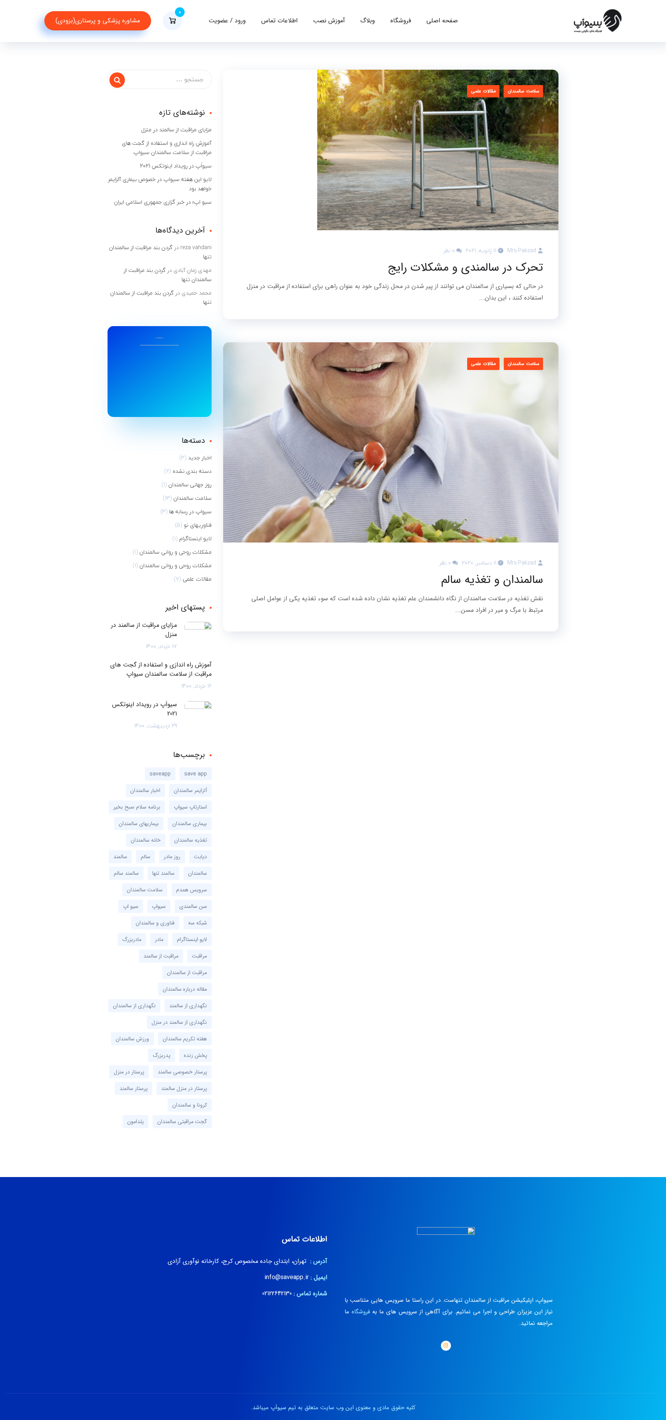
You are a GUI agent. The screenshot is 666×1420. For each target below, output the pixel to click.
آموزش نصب (329, 20)
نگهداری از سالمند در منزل (179, 1022)
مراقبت (199, 956)
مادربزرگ (131, 939)
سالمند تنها (163, 873)
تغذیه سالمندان (190, 840)
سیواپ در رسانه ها (190, 511)
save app (195, 774)
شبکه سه (197, 923)
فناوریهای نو (198, 525)
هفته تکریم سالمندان (185, 1039)
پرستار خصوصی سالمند (182, 1072)
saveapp (160, 774)
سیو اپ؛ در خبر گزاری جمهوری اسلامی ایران (163, 202)
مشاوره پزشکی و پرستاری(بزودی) (98, 20)
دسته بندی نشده (192, 471)
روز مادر (172, 856)
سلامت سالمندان (523, 91)
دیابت (200, 856)
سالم (145, 856)
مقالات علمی (483, 91)
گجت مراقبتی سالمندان (182, 1121)
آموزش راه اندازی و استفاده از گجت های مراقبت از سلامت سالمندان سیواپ (167, 148)
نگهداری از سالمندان (134, 1005)
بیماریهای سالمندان (139, 823)
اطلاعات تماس (279, 20)
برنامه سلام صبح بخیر (136, 807)
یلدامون (135, 1121)
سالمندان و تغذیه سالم (492, 580)
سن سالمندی (193, 906)
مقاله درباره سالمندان (185, 989)
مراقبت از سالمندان (187, 972)
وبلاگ (367, 20)
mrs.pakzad (521, 250)
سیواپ (159, 906)
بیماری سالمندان (189, 823)
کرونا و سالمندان (189, 1105)
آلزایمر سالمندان (190, 790)
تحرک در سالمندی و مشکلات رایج (465, 268)
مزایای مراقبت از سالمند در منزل (176, 129)
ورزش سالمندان (132, 1039)
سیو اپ (130, 906)
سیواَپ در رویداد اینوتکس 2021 (176, 166)
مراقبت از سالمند (160, 956)
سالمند (120, 856)
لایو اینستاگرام (195, 538)
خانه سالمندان (146, 840)
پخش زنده (195, 1055)
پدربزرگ (161, 1055)
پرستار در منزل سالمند (184, 1088)
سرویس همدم (191, 890)
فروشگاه (400, 20)
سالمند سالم (126, 873)
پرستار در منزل (129, 1072)
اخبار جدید (200, 457)
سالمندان (197, 873)
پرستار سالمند (133, 1088)
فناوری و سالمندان (155, 923)
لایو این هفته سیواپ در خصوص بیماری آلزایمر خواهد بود (160, 184)
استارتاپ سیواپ (190, 807)
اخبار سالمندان (145, 790)
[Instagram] (446, 1346)
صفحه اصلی (442, 20)
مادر (159, 939)
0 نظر (449, 250)
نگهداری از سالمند (188, 1005)
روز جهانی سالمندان (190, 484)
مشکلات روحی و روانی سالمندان (176, 552)
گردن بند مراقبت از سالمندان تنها (160, 252)
